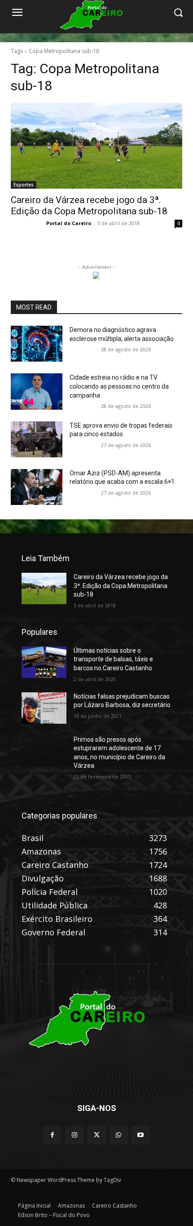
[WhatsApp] (118, 1135)
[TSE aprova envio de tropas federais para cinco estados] (36, 439)
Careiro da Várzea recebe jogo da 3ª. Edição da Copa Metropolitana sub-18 (89, 206)
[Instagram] (74, 1135)
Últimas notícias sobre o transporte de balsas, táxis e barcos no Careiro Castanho (113, 659)
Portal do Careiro (68, 223)
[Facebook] (52, 1135)
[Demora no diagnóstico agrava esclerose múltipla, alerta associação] (36, 344)
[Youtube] (140, 1135)
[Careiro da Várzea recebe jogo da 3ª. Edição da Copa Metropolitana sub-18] (96, 146)
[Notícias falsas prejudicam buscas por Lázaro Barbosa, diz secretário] (44, 708)
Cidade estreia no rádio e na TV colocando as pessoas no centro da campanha (119, 386)
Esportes (23, 184)
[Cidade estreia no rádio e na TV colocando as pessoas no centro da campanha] (36, 391)
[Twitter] (96, 1135)
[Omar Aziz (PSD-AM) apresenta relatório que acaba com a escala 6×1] (36, 487)
